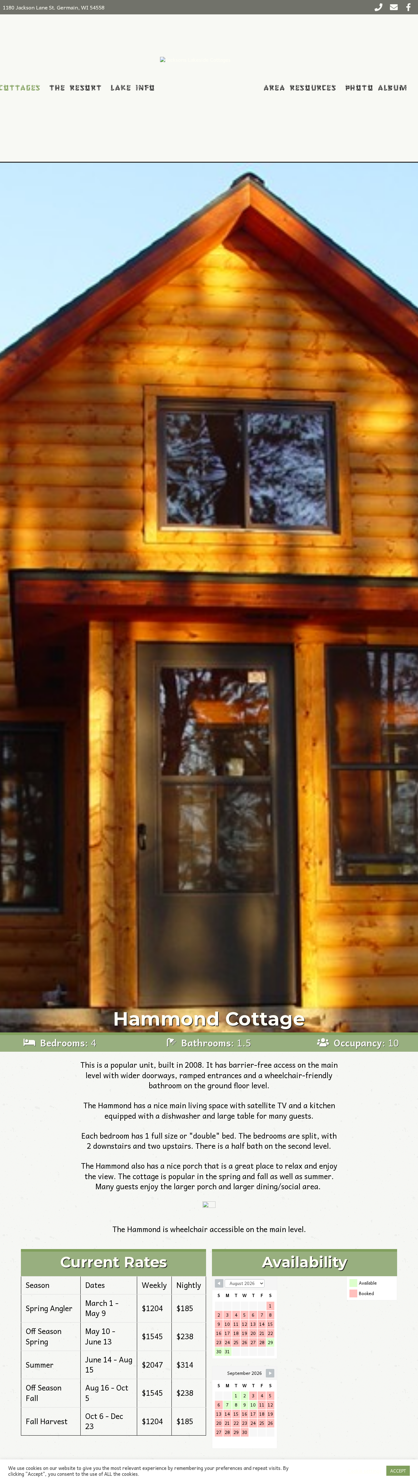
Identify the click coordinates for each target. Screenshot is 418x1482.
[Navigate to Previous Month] (219, 1283)
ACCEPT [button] (398, 1470)
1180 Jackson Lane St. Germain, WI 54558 (53, 7)
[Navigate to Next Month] (270, 1373)
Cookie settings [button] (364, 1471)
